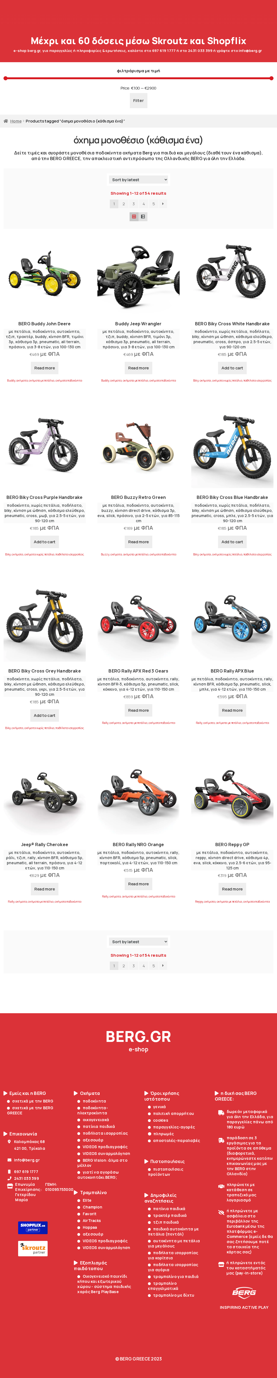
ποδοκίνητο (43, 331)
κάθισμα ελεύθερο (254, 336)
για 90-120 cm (232, 346)
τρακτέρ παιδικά (170, 1215)
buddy (41, 336)
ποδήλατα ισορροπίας (257, 380)
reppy (201, 857)
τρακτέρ (25, 336)
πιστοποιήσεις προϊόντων (165, 1172)
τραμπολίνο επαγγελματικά (163, 1286)
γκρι (43, 689)
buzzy (107, 510)
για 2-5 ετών (147, 515)
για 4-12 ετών (132, 689)
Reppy (199, 901)
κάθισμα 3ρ (26, 341)
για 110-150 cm (160, 689)
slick (110, 515)
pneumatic (49, 341)
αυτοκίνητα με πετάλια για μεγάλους (174, 1243)
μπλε (231, 515)
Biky (196, 380)
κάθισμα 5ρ (135, 684)
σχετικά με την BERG (32, 1101)
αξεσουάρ (93, 1139)
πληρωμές (163, 1133)
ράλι (10, 857)
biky (195, 336)
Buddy (11, 380)
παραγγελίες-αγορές (174, 1126)
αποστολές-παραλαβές (176, 1140)
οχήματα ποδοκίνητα (68, 380)
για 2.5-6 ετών (242, 862)
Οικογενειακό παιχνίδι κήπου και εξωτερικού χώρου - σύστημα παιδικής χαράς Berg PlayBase (104, 1284)
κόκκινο (110, 689)
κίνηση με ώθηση (217, 336)
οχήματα (22, 380)
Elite (87, 1200)
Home (15, 121)
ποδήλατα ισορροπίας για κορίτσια (173, 1255)
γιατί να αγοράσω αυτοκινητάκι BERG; (98, 1175)
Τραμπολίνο (93, 1192)
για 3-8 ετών (39, 346)
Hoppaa (90, 1227)
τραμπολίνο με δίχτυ (173, 1295)
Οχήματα (90, 1093)
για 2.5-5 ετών (256, 341)
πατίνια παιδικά (99, 1126)
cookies (160, 1120)
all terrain (70, 341)
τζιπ (10, 336)
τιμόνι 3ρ (161, 336)
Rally (105, 723)
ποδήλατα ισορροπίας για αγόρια (173, 1267)
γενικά (159, 1106)
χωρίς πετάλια (233, 331)
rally (174, 678)
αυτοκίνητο (68, 331)
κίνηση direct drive (132, 510)
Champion (92, 1207)
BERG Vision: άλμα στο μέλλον (102, 1163)
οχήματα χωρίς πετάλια (227, 380)
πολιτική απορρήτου (173, 1113)
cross (220, 341)
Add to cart (232, 368)
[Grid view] (134, 216)
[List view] (142, 216)
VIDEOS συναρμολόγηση (106, 1153)
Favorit (89, 1213)
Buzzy (105, 554)
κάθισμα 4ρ (257, 857)
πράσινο (17, 346)
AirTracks (92, 1220)
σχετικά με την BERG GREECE (30, 1110)
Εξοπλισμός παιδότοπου (90, 1265)
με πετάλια (19, 331)
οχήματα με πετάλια (41, 380)
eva (100, 515)
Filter (138, 100)
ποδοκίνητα (94, 1101)
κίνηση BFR (59, 336)
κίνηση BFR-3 (110, 684)
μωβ (43, 515)
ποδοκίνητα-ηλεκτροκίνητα (92, 1110)
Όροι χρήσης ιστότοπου (161, 1096)
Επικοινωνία (23, 1134)
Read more (44, 368)
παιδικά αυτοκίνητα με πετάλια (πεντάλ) (173, 1231)
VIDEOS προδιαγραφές (105, 1146)
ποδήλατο (259, 331)
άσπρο (234, 341)
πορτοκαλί (110, 862)
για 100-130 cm (66, 346)
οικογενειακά (96, 1119)
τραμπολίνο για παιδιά (176, 1276)
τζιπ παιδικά (166, 1222)
